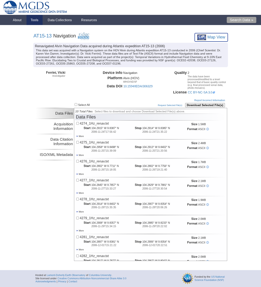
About (17, 20)
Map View (215, 37)
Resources (89, 20)
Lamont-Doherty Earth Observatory (66, 275)
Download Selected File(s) (205, 105)
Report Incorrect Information (209, 100)
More (81, 136)
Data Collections (60, 20)
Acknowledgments (45, 281)
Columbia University (100, 275)
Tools (34, 20)
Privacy (62, 281)
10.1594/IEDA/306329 (138, 86)
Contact (73, 281)
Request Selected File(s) (170, 105)
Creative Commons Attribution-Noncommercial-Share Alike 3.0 (92, 278)
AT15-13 (42, 35)
